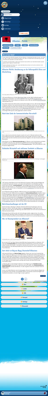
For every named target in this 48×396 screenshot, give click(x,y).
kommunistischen (41, 100)
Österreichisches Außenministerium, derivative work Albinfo (12, 180)
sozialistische (30, 188)
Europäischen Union (9, 201)
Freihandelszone (29, 197)
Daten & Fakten (8, 14)
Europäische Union (27, 144)
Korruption (22, 270)
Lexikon (25, 289)
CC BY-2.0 (23, 180)
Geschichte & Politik (16, 48)
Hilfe (25, 293)
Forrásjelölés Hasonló (6, 95)
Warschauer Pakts (22, 97)
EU (23, 273)
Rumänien (20, 197)
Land (17, 45)
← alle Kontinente (5, 11)
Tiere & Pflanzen (34, 45)
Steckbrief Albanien (8, 45)
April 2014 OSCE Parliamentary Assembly (9, 240)
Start (25, 284)
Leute (25, 45)
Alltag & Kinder (7, 18)
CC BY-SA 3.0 (12, 95)
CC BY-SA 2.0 (18, 240)
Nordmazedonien (28, 208)
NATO (21, 200)
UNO (32, 97)
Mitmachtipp (7, 21)
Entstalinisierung (37, 98)
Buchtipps (25, 302)
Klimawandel (25, 306)
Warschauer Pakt (27, 108)
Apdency (4, 133)
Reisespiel (25, 297)
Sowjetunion (5, 98)
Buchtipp (6, 25)
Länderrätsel (7, 28)
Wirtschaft (5, 48)
